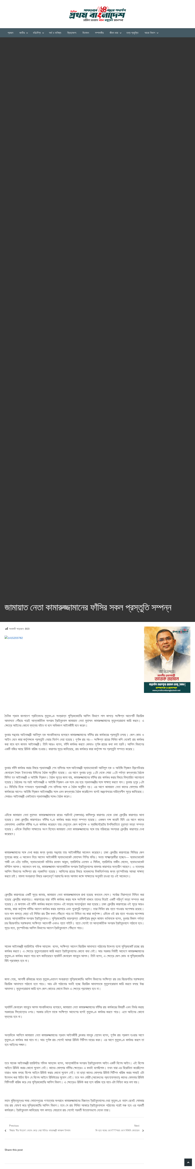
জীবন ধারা (114, 32)
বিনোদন (85, 32)
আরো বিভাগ (150, 32)
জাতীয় (22, 32)
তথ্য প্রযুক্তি (132, 32)
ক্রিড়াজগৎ (71, 32)
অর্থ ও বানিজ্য (55, 32)
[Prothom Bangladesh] (97, 14)
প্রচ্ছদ (10, 32)
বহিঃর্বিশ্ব (37, 32)
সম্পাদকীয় (99, 32)
